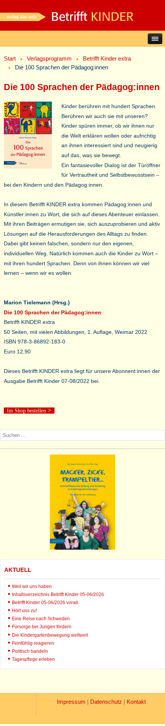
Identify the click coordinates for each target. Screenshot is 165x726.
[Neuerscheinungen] (82, 548)
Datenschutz (106, 701)
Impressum (71, 701)
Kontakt (136, 701)
